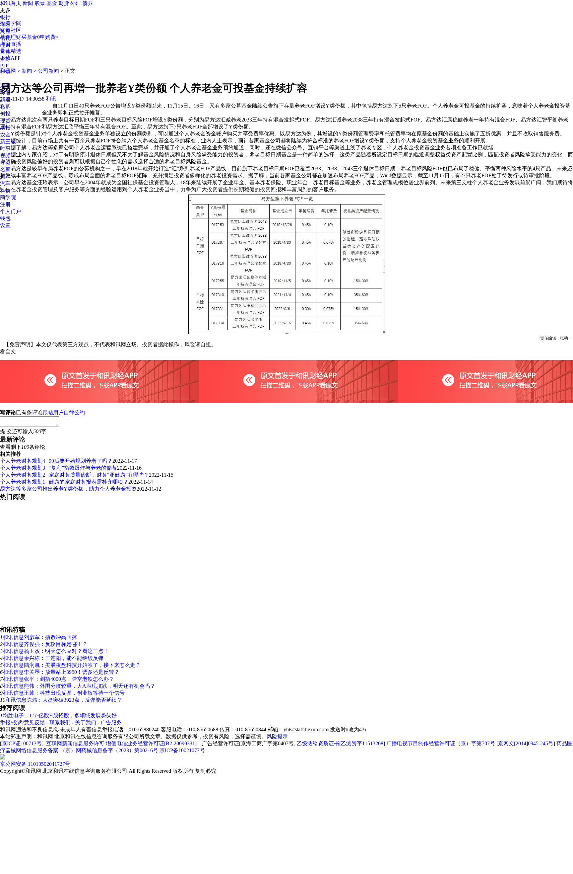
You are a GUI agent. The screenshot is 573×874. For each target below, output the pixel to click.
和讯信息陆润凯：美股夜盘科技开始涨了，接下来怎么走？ (72, 665)
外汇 (75, 3)
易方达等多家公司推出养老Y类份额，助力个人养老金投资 (68, 489)
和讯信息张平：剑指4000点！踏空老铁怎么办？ (58, 679)
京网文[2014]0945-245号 (525, 743)
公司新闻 (48, 71)
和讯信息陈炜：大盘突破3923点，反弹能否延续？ (63, 700)
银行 (5, 17)
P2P (4, 65)
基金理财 (10, 37)
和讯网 (8, 71)
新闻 (28, 3)
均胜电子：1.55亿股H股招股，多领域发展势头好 (60, 715)
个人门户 (10, 211)
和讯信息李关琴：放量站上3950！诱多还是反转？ (61, 672)
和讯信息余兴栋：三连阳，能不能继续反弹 (53, 658)
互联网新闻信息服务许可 (75, 743)
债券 (87, 3)
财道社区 (10, 30)
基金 (51, 3)
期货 (63, 3)
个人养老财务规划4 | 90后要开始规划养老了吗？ (56, 461)
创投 (5, 114)
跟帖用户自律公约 (63, 412)
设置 (5, 225)
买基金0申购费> (40, 37)
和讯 (51, 99)
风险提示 (277, 736)
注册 (5, 204)
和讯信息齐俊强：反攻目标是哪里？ (45, 644)
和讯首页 (10, 3)
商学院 (8, 197)
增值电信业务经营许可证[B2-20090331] (151, 743)
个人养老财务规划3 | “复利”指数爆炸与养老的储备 (58, 468)
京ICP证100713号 (22, 743)
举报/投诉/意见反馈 (22, 722)
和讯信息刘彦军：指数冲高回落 (40, 637)
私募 (5, 107)
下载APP (10, 58)
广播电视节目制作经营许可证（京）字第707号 (440, 743)
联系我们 (60, 722)
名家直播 (10, 44)
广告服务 (111, 722)
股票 (39, 3)
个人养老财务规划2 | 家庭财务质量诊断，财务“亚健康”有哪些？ (74, 475)
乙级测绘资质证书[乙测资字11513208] (341, 743)
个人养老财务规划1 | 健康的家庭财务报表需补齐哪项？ (64, 482)
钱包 (5, 218)
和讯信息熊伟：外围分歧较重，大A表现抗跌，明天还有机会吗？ (79, 686)
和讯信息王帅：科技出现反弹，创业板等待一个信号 (64, 693)
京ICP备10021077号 (182, 750)
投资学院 (10, 23)
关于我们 (85, 722)
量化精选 (10, 51)
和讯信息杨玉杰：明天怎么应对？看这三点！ (56, 651)
